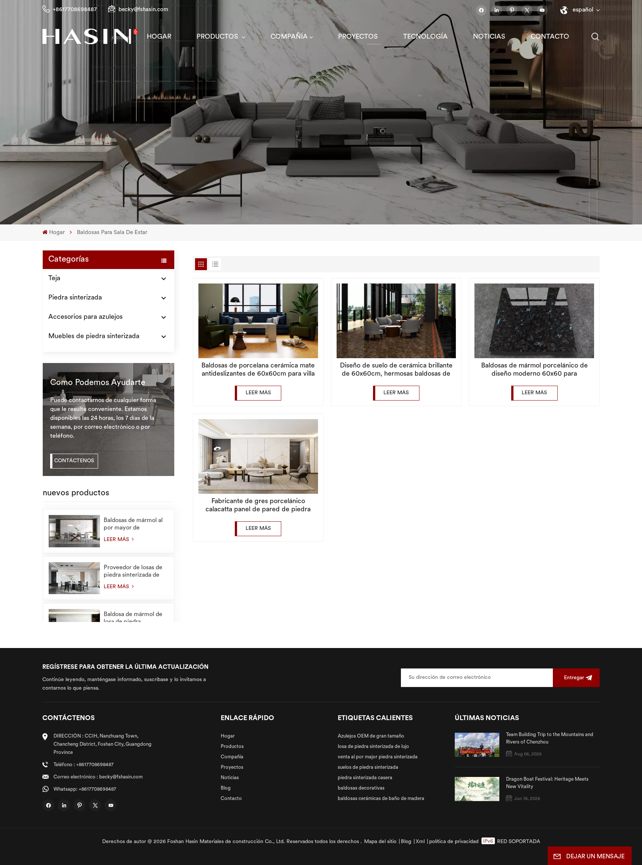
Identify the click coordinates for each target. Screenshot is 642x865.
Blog (226, 788)
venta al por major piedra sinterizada (378, 757)
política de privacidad (454, 842)
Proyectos (358, 37)
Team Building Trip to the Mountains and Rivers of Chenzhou (549, 738)
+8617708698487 (75, 10)
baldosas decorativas (361, 788)
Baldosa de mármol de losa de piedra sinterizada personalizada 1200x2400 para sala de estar (135, 619)
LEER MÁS (117, 539)
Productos (218, 37)
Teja (54, 278)
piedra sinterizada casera (365, 777)
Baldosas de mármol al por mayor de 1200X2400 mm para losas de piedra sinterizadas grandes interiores (133, 525)
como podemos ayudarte (97, 383)
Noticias (489, 37)
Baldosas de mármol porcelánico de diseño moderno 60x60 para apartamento (534, 370)
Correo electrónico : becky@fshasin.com (98, 777)
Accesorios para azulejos (85, 317)
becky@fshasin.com (143, 10)
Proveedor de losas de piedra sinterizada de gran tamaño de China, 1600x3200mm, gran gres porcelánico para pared (134, 572)
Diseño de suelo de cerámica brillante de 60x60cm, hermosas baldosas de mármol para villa (396, 370)
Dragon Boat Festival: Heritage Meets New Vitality (547, 783)
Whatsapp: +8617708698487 (85, 789)
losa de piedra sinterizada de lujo (373, 746)
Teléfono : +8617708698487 (84, 764)
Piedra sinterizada (75, 298)
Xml (420, 842)
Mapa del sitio (380, 842)
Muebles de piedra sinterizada (93, 336)
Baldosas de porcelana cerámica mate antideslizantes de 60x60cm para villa (258, 370)
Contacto (550, 37)
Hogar (159, 37)
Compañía (289, 37)
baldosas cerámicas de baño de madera (381, 798)
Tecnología (425, 37)
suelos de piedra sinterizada (368, 767)
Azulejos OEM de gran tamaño (371, 736)
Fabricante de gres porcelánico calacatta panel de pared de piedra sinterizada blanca (258, 506)
